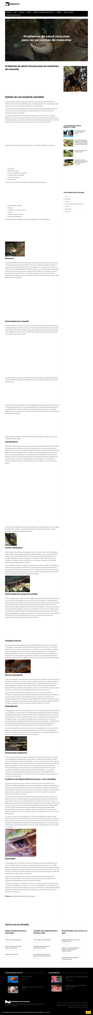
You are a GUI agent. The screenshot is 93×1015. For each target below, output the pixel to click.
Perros (29, 12)
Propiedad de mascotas (13, 15)
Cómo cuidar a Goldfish (27, 976)
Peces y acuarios (69, 12)
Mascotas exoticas (17, 896)
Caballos (21, 12)
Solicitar (67, 206)
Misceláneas (68, 209)
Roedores (67, 199)
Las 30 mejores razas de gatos (13, 939)
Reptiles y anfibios (61, 1005)
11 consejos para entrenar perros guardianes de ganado (80, 132)
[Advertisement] (32, 84)
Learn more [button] (47, 1012)
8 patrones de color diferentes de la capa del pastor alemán (73, 82)
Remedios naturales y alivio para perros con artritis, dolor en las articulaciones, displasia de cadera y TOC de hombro (81, 142)
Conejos (59, 12)
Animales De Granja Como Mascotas (74, 204)
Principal (9, 12)
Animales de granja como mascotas (43, 12)
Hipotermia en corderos (11, 954)
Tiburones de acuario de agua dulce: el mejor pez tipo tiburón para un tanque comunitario (81, 162)
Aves (15, 12)
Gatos (66, 196)
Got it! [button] (88, 1012)
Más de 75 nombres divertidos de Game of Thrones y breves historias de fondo (70, 949)
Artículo (85, 1007)
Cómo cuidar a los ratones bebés (42, 939)
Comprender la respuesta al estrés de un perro (80, 151)
